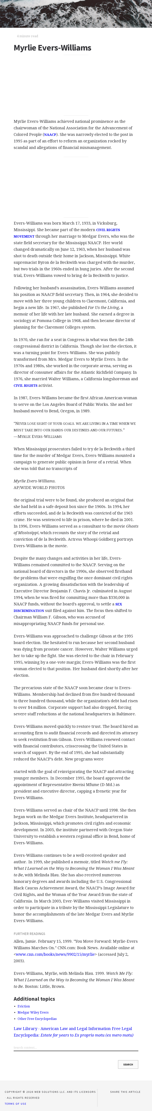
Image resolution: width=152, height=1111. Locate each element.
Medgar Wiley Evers (33, 1012)
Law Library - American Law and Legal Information (62, 1028)
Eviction (24, 1006)
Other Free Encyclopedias (37, 1019)
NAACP (50, 135)
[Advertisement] (76, 85)
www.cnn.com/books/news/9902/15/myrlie (55, 954)
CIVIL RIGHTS (25, 386)
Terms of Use (16, 1103)
